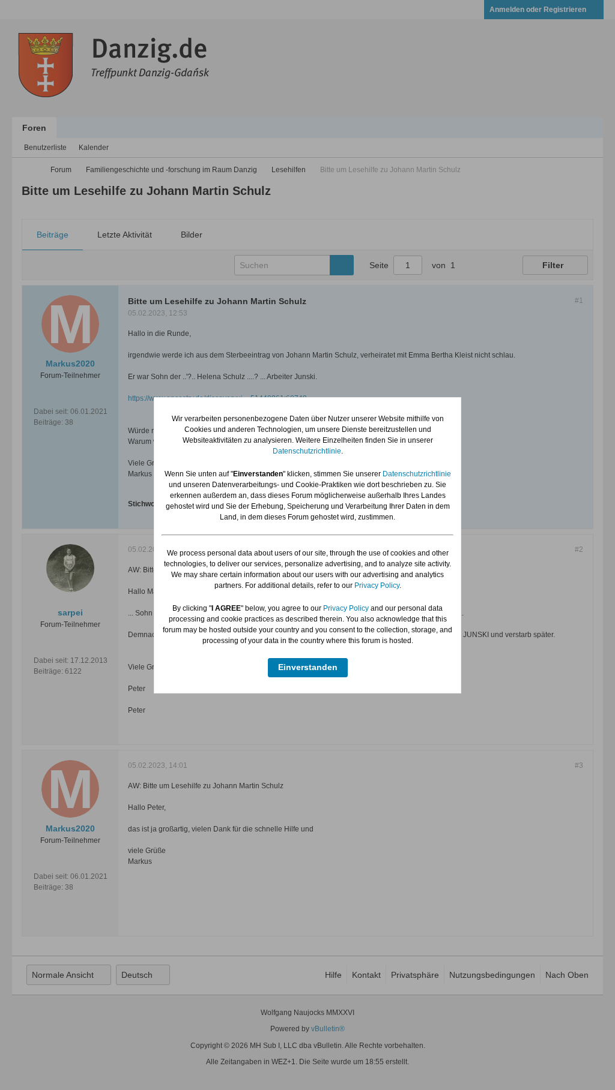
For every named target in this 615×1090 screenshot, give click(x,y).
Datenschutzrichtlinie (307, 451)
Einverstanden (308, 667)
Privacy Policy (376, 585)
